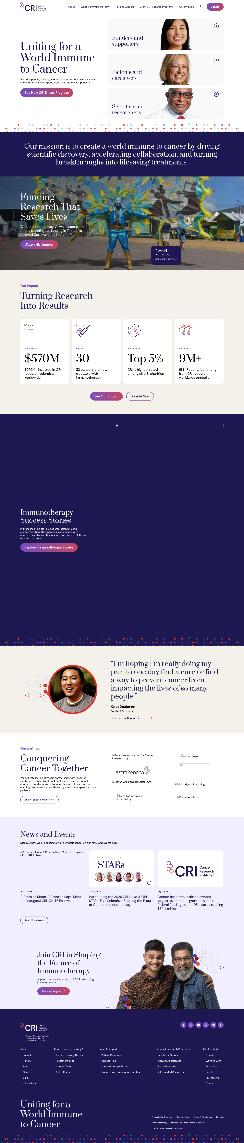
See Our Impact (106, 396)
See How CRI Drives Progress (47, 92)
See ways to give (51, 991)
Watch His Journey (39, 244)
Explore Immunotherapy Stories (49, 547)
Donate (215, 6)
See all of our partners (37, 799)
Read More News (34, 920)
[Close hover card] (216, 26)
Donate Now (140, 396)
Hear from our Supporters (125, 718)
